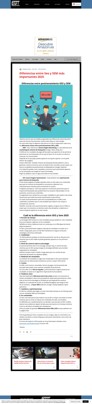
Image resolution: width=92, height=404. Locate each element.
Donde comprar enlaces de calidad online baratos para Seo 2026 (22, 362)
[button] (36, 3)
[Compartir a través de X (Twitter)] (23, 332)
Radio (42, 59)
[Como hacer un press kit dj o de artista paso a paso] (46, 353)
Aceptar (85, 401)
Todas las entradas (17, 59)
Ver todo (78, 344)
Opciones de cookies (75, 401)
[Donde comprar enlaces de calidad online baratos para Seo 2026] (22, 353)
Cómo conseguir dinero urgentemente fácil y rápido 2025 (68, 362)
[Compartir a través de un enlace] (30, 332)
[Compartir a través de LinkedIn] (27, 332)
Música (27, 59)
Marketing (22, 327)
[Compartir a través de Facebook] (20, 332)
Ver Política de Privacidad (59, 402)
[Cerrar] (90, 401)
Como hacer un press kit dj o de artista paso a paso (45, 362)
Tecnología (35, 59)
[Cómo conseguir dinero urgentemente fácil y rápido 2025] (69, 353)
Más (55, 59)
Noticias (49, 59)
